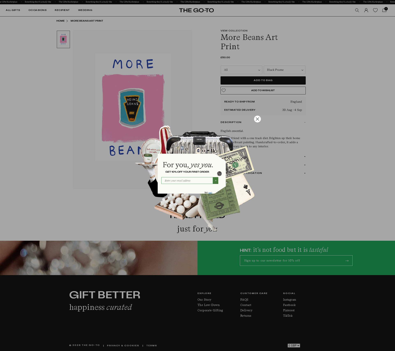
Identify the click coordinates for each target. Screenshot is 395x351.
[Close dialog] (257, 119)
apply (210, 193)
